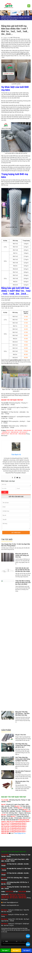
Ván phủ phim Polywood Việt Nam (22, 772)
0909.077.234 (5, 434)
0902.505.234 (14, 432)
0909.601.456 (22, 897)
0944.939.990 (9, 430)
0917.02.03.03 (14, 897)
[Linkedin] (19, 478)
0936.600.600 (27, 430)
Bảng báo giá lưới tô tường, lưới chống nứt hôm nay (22, 555)
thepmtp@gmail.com (20, 833)
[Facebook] (15, 478)
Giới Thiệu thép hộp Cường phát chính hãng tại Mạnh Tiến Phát (22, 759)
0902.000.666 (22, 434)
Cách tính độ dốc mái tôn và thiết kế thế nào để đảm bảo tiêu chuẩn (22, 569)
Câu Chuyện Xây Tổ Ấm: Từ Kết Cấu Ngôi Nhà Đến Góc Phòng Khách (15, 545)
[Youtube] (17, 478)
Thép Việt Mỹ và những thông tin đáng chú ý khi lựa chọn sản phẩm (23, 582)
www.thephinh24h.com (12, 905)
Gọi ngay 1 (5, 950)
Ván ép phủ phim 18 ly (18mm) (22, 782)
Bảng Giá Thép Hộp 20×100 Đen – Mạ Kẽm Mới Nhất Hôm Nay (22, 713)
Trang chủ (3, 16)
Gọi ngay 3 (26, 950)
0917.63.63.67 (23, 432)
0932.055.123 (6, 432)
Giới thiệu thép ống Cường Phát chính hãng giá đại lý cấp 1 (22, 745)
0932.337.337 (12, 894)
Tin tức (9, 16)
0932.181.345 (13, 434)
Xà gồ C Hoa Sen (20, 735)
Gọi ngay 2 (16, 950)
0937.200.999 (18, 430)
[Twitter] (12, 478)
